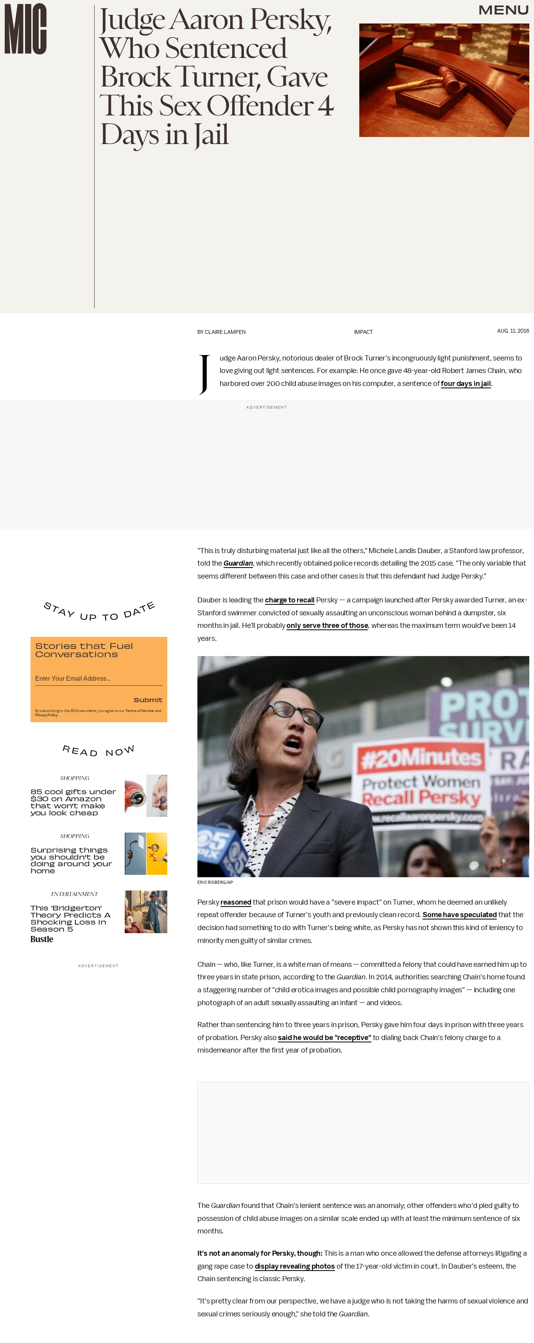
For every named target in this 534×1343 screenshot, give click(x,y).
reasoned (235, 902)
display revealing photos (295, 1266)
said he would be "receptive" (324, 1038)
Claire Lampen (225, 332)
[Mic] (26, 28)
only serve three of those (327, 625)
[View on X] (363, 1132)
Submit (148, 699)
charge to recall (290, 600)
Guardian (238, 563)
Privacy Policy (46, 715)
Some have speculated (460, 915)
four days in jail (466, 384)
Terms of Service (139, 711)
